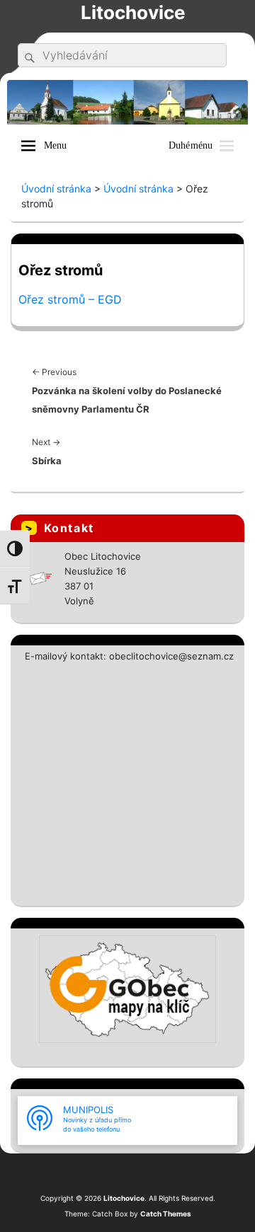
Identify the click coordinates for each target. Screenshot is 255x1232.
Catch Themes (165, 1213)
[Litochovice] (127, 101)
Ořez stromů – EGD (70, 299)
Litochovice (133, 12)
